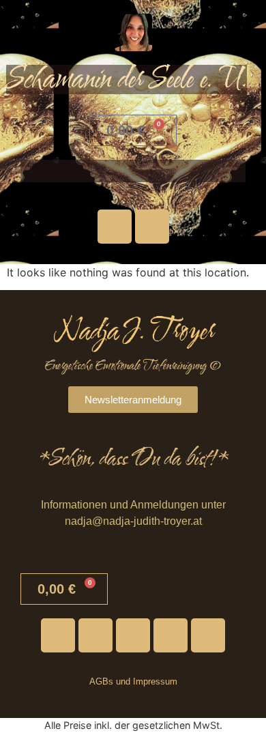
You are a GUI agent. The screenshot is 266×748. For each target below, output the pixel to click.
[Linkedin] (170, 635)
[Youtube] (115, 227)
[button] (133, 171)
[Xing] (208, 635)
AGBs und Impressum (133, 681)
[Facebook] (152, 227)
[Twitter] (95, 635)
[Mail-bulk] (133, 635)
